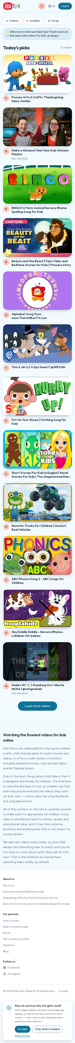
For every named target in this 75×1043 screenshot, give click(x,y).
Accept (22, 1029)
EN (52, 7)
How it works (11, 920)
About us (8, 885)
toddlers (35, 20)
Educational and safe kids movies (23, 891)
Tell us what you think (16, 939)
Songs (55, 20)
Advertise (9, 945)
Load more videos (37, 706)
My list (7, 933)
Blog (6, 951)
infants (13, 20)
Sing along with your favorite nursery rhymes (30, 897)
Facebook (14, 967)
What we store (22, 1036)
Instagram (14, 973)
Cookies (63, 991)
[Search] (41, 6)
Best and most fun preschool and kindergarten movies (36, 904)
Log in (65, 6)
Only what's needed (47, 1029)
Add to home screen (15, 926)
